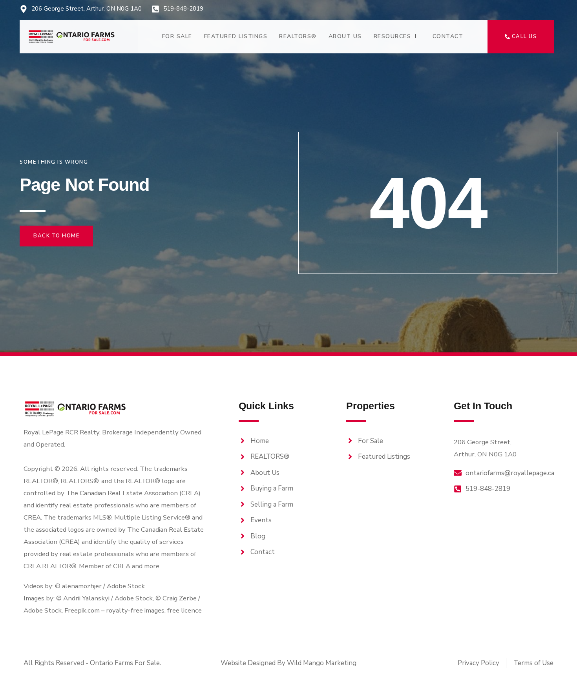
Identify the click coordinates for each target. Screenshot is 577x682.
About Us (345, 36)
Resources (392, 36)
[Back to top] (557, 662)
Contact (448, 36)
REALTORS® (298, 36)
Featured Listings (236, 36)
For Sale (177, 36)
